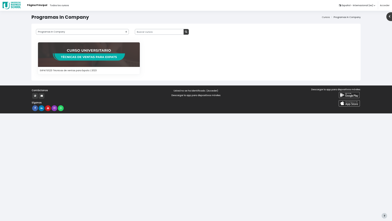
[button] (357, 5)
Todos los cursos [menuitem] (59, 5)
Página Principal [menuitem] (37, 5)
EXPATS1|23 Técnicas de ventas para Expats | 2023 (68, 70)
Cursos (326, 17)
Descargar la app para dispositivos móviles (196, 95)
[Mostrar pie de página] (384, 216)
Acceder (385, 5)
